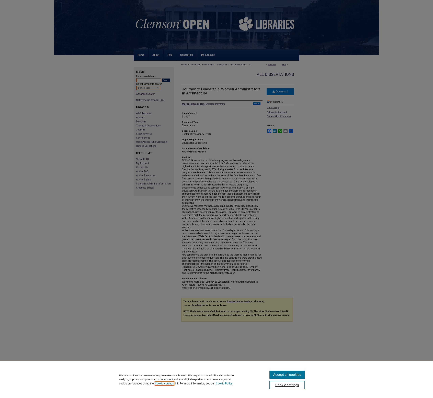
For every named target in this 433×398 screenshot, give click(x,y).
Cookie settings (164, 383)
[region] (216, 379)
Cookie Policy (224, 383)
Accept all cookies (287, 375)
